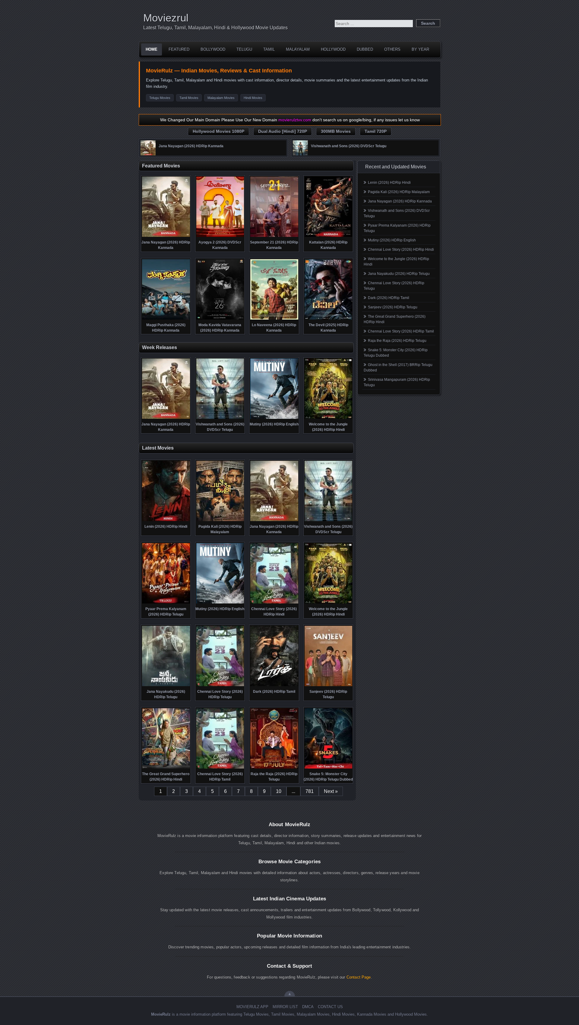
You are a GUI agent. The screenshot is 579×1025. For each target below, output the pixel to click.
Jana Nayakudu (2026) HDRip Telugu (399, 274)
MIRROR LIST (285, 1006)
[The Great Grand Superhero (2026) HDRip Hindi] (166, 768)
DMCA (308, 1006)
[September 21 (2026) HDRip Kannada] (274, 236)
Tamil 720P (376, 131)
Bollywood (213, 49)
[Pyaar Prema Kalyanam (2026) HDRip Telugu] (166, 602)
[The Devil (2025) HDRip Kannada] (328, 319)
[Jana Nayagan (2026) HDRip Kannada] (148, 153)
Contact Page (358, 977)
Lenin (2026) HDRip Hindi (389, 182)
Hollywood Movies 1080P (218, 131)
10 (278, 791)
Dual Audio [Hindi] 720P (282, 131)
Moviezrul (165, 18)
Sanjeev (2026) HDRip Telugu (392, 307)
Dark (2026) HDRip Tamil (388, 298)
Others (392, 49)
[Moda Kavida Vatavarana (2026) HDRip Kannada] (220, 319)
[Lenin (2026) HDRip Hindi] (166, 520)
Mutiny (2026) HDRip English (392, 240)
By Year (420, 49)
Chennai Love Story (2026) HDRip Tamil (401, 331)
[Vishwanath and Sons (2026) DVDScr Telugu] (300, 153)
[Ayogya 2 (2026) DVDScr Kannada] (220, 236)
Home (151, 49)
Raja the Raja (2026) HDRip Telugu (397, 341)
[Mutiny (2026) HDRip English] (274, 418)
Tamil (269, 49)
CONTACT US (330, 1006)
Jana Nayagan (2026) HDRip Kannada (400, 201)
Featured (179, 49)
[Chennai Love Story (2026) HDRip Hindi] (274, 602)
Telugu (244, 49)
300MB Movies (336, 131)
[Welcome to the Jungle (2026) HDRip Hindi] (328, 418)
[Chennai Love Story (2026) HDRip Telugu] (220, 685)
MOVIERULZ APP (252, 1006)
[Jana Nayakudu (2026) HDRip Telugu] (166, 685)
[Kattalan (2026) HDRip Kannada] (328, 236)
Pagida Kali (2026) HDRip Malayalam (399, 192)
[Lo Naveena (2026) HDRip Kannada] (274, 319)
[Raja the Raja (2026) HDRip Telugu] (274, 768)
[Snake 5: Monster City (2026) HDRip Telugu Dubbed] (328, 768)
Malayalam (298, 49)
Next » (331, 791)
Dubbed (365, 49)
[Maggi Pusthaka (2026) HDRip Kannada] (166, 319)
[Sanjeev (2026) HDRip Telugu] (328, 685)
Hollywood (333, 49)
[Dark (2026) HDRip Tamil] (274, 685)
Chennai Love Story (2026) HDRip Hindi (401, 249)
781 (309, 791)
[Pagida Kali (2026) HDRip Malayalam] (220, 520)
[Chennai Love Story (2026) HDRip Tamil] (220, 768)
